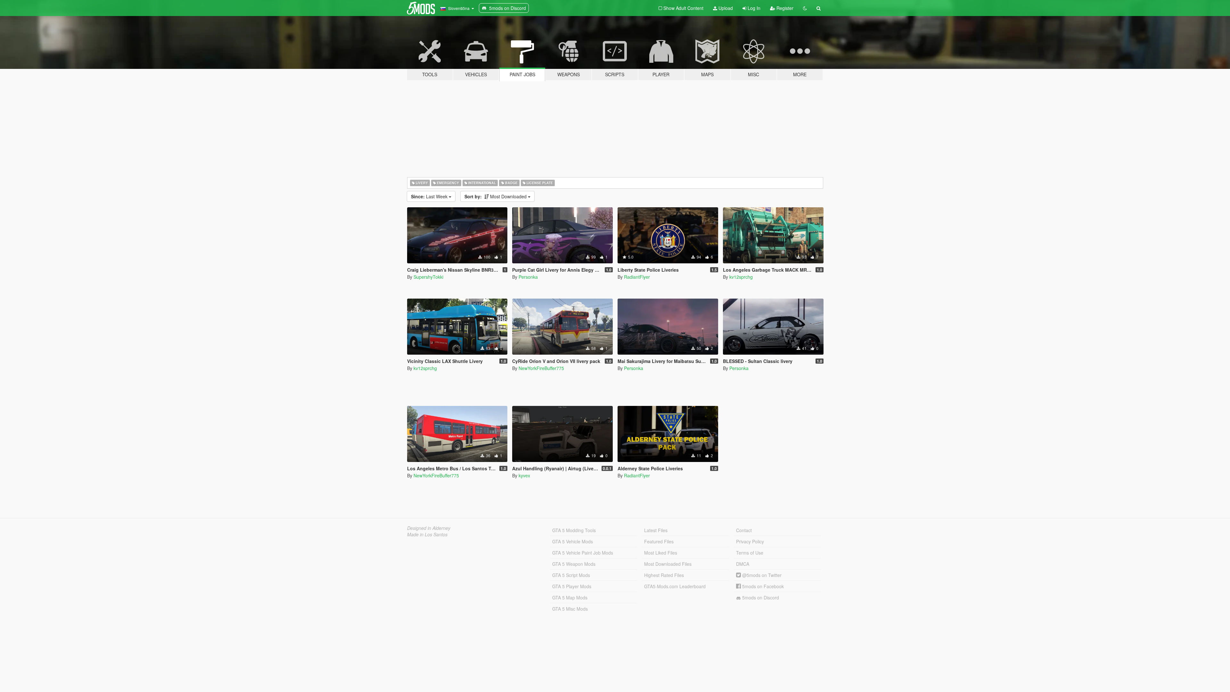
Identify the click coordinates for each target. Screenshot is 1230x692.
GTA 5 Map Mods (569, 597)
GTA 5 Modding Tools (574, 530)
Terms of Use (749, 552)
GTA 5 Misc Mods (570, 609)
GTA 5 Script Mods (571, 575)
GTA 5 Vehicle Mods (572, 541)
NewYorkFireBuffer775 (541, 368)
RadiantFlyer (637, 277)
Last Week (430, 196)
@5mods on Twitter (761, 575)
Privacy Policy (750, 541)
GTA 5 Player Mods (571, 586)
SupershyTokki (428, 277)
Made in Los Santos (427, 534)
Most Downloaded (496, 196)
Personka (528, 277)
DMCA (742, 564)
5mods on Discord (760, 597)
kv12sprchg (741, 277)
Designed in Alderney (428, 528)
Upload (725, 8)
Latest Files (656, 530)
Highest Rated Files (664, 575)
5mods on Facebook (762, 586)
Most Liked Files (660, 552)
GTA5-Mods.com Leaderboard (675, 586)
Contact (744, 530)
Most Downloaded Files (668, 564)
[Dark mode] (805, 8)
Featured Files (659, 541)
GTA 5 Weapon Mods (573, 564)
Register (784, 8)
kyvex (524, 475)
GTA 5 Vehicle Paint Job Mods (582, 552)
